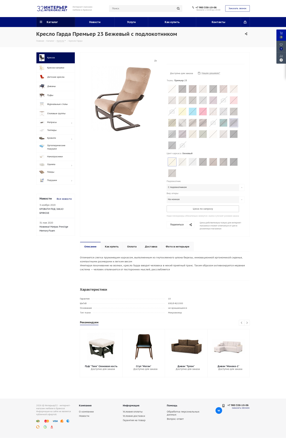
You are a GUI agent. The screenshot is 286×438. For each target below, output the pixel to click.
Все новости (64, 198)
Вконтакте (218, 410)
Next (247, 323)
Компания (85, 405)
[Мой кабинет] (245, 22)
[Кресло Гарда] (122, 98)
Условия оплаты (133, 411)
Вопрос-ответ (175, 418)
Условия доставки (134, 415)
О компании (86, 411)
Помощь (172, 405)
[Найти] (178, 8)
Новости (84, 415)
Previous (241, 323)
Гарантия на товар (134, 420)
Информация (131, 405)
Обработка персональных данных (183, 413)
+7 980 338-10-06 (205, 7)
